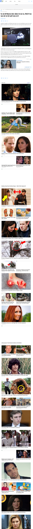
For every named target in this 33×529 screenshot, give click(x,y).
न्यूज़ (3, 9)
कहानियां (11, 1)
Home (1, 9)
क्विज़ (14, 1)
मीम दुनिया (19, 1)
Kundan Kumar (3, 18)
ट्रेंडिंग (6, 1)
